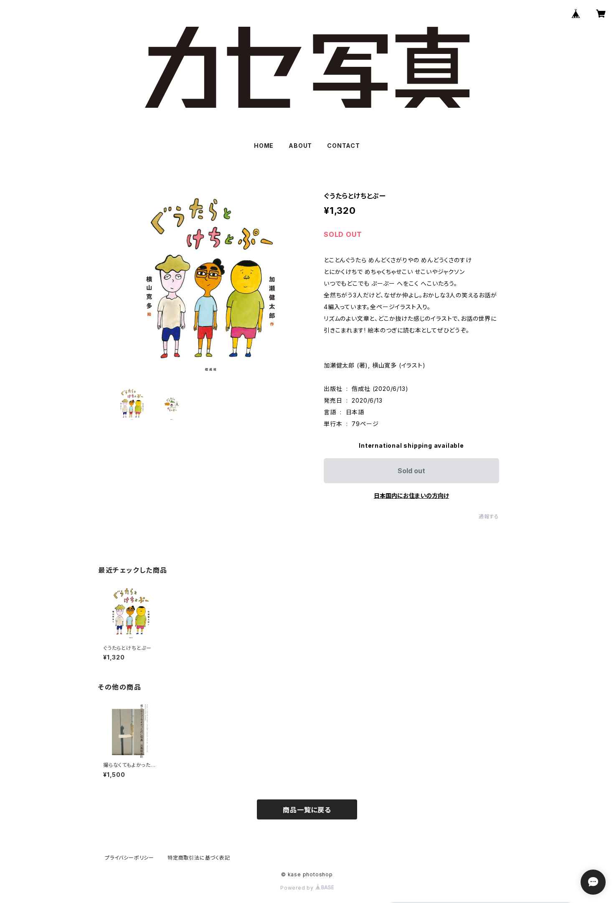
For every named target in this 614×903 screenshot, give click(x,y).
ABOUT (300, 145)
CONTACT (343, 145)
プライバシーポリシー (129, 858)
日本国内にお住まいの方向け (411, 495)
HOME (264, 145)
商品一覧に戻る (307, 810)
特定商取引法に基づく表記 (198, 858)
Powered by (297, 888)
